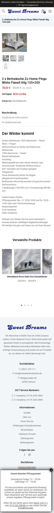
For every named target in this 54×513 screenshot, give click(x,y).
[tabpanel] (27, 267)
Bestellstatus (27, 430)
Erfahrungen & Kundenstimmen (27, 425)
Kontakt (27, 413)
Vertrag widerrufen (27, 468)
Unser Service (27, 421)
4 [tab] (32, 306)
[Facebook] (24, 455)
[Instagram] (29, 455)
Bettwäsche (21, 101)
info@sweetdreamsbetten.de (28, 373)
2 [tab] (25, 306)
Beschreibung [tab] (9, 112)
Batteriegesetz (27, 442)
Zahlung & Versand (27, 434)
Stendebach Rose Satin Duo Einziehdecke (27, 276)
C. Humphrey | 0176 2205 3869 (28, 395)
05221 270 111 (28, 369)
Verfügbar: (7, 94)
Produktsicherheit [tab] (11, 122)
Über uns (27, 417)
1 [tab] (22, 306)
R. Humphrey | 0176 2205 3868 (28, 400)
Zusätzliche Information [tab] (15, 117)
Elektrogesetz (27, 438)
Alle (14, 101)
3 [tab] (29, 306)
